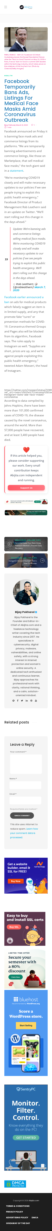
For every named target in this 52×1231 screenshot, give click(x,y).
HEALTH (8, 75)
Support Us (26, 487)
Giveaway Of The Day (18, 1223)
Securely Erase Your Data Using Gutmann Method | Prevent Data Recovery (28, 545)
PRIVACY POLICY (14, 1211)
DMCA (35, 1217)
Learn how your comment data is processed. (24, 833)
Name (13, 779)
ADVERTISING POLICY (17, 1217)
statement (16, 171)
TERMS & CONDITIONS (17, 1206)
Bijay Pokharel (9, 125)
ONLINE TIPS (34, 540)
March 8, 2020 (22, 125)
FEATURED (20, 540)
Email (13, 794)
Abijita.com (34, 1200)
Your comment (18, 752)
